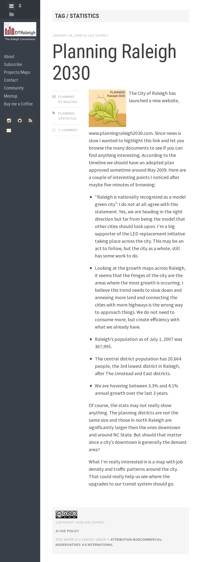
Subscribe (13, 64)
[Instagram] (9, 121)
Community (14, 87)
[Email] (9, 130)
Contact (11, 80)
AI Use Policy (67, 531)
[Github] (20, 121)
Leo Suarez (98, 35)
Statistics (67, 118)
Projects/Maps (17, 72)
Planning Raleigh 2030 (114, 62)
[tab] (11, 6)
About (9, 56)
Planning (66, 113)
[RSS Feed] (30, 121)
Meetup (10, 96)
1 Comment (68, 130)
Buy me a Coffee (18, 103)
